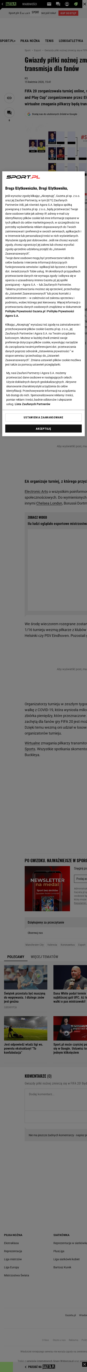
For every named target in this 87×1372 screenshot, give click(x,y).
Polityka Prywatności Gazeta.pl (25, 311)
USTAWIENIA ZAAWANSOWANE (43, 417)
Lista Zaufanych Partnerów (32, 404)
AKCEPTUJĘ (43, 428)
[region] (43, 303)
